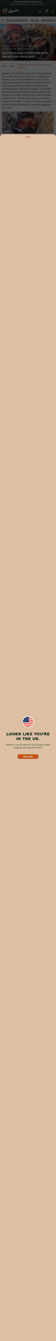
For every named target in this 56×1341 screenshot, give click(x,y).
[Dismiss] (28, 137)
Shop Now (28, 756)
